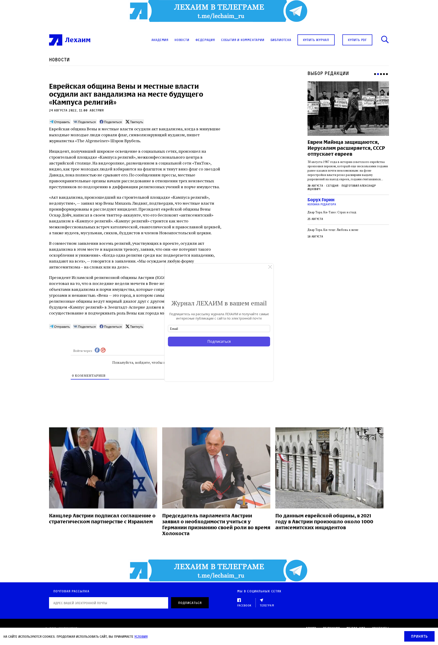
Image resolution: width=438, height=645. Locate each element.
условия (141, 636)
